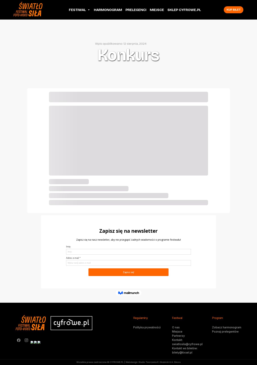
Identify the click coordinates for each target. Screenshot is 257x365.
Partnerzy (178, 335)
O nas (176, 327)
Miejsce (157, 10)
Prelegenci (136, 10)
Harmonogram (108, 10)
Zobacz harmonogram (226, 327)
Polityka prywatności (147, 327)
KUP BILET (234, 9)
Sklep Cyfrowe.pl (184, 10)
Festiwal (77, 10)
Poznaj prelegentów (225, 331)
